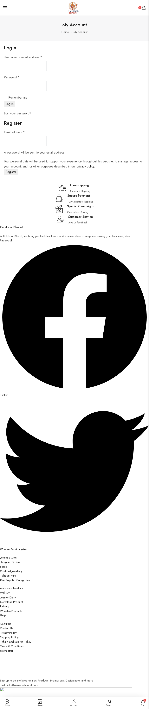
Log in (9, 104)
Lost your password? (17, 113)
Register (10, 172)
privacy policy (85, 166)
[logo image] (73, 7)
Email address (14, 132)
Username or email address (23, 57)
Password (11, 77)
